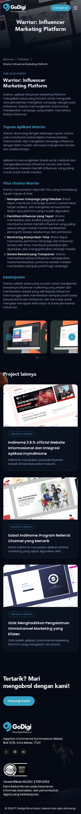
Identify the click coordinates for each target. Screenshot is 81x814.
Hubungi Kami (19, 701)
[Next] (71, 337)
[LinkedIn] (23, 752)
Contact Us (61, 8)
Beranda (8, 59)
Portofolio (23, 59)
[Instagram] (15, 752)
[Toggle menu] (75, 8)
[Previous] (9, 337)
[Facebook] (6, 752)
